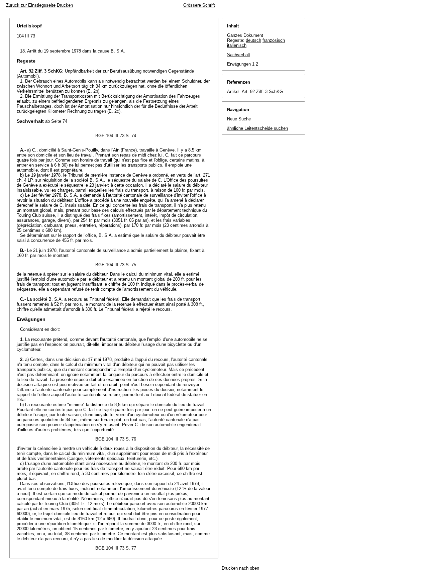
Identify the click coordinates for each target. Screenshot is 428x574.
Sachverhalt (238, 54)
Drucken (65, 5)
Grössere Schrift (199, 5)
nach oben (249, 568)
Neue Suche (239, 118)
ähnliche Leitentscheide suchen (257, 128)
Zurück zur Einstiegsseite (31, 5)
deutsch (253, 40)
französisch (273, 40)
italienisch (236, 45)
